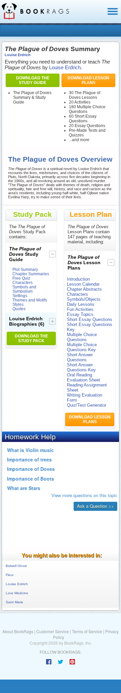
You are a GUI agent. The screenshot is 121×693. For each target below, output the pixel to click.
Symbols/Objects (83, 299)
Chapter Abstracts (84, 289)
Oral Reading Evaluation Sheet (83, 377)
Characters (22, 282)
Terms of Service (87, 631)
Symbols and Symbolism (24, 289)
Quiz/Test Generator (86, 405)
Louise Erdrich (18, 55)
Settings (19, 295)
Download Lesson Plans (88, 80)
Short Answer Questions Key (81, 367)
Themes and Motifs (29, 300)
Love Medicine (17, 593)
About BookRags (17, 631)
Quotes (19, 309)
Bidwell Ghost (16, 566)
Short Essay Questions (89, 319)
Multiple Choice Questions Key (82, 347)
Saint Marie (14, 602)
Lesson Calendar (83, 284)
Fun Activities (80, 309)
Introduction (78, 279)
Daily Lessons (80, 304)
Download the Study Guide (32, 80)
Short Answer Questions (80, 357)
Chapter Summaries (30, 274)
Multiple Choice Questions (82, 337)
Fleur (9, 575)
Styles (18, 304)
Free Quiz (21, 278)
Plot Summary (25, 269)
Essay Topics (80, 314)
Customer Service (52, 631)
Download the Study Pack (31, 338)
